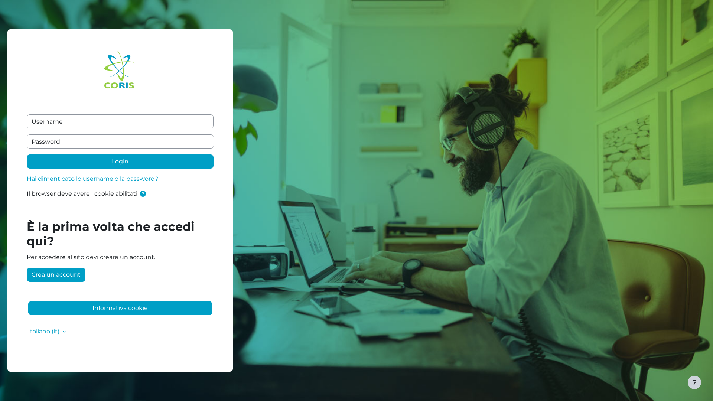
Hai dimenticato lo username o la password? (92, 178)
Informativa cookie (120, 308)
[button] (144, 194)
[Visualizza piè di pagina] (694, 382)
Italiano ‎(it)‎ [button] (44, 331)
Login (120, 161)
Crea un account (56, 274)
